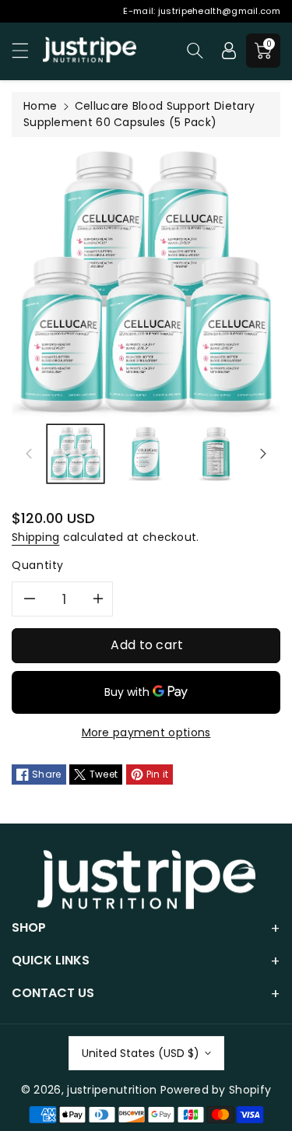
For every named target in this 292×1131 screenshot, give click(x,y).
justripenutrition (112, 1090)
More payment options (146, 732)
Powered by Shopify (215, 1090)
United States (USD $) (140, 1053)
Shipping (35, 537)
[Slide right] (263, 454)
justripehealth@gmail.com (219, 11)
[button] (27, 50)
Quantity (38, 565)
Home (40, 106)
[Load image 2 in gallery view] (146, 454)
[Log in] (229, 50)
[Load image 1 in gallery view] (75, 454)
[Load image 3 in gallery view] (216, 454)
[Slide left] (29, 454)
